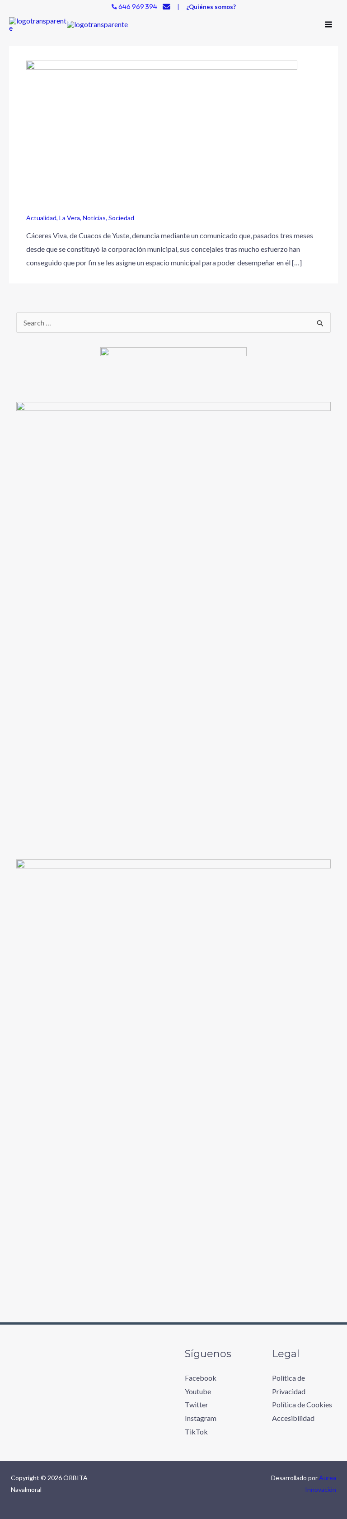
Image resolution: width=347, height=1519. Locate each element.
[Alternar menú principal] (328, 24)
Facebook (200, 1377)
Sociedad (121, 218)
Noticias (94, 218)
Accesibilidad (293, 1418)
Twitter (196, 1404)
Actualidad (41, 218)
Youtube (198, 1391)
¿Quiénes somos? (211, 6)
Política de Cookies (302, 1404)
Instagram (200, 1418)
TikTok (196, 1431)
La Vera (69, 218)
